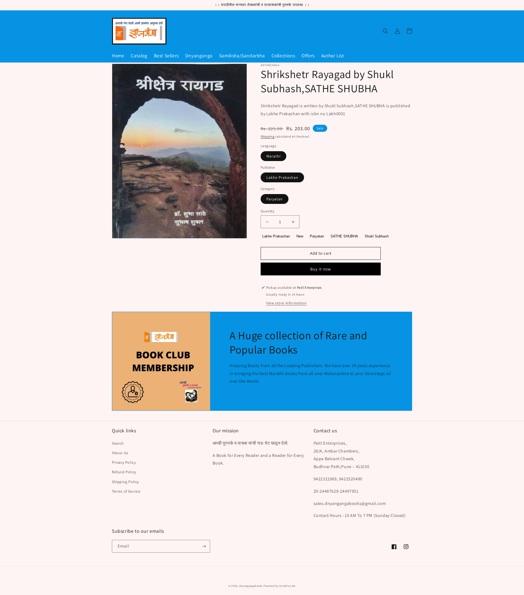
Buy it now (320, 269)
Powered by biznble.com (279, 586)
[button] (385, 31)
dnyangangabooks (251, 586)
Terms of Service (126, 491)
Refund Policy (124, 471)
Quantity (267, 211)
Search (118, 443)
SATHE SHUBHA (344, 236)
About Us (120, 452)
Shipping (268, 136)
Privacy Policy (124, 462)
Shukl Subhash (377, 236)
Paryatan (274, 199)
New (299, 236)
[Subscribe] (204, 546)
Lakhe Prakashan (282, 177)
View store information (286, 303)
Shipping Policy (125, 481)
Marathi (273, 156)
